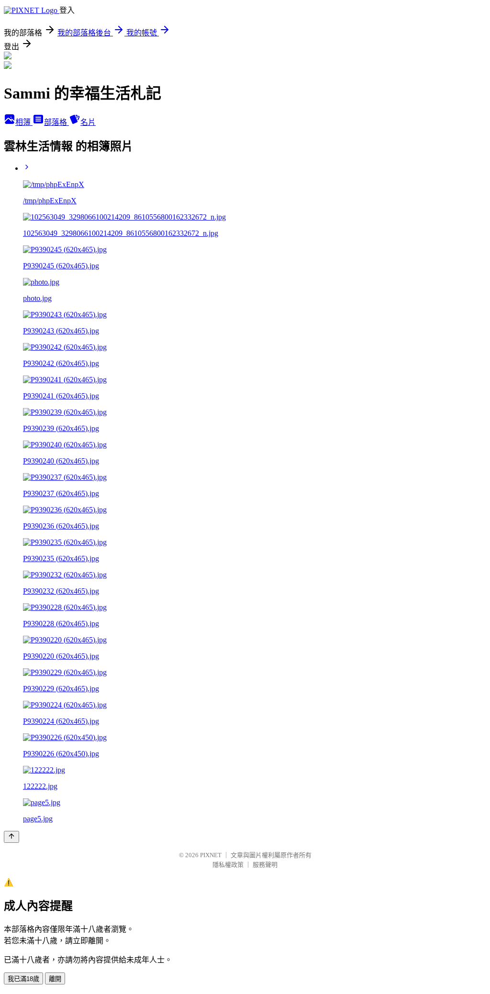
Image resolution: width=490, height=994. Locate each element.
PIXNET (211, 855)
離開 (55, 979)
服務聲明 (265, 864)
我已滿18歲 (23, 979)
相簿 (24, 122)
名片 (88, 122)
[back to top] (11, 837)
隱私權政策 (228, 864)
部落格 (56, 122)
